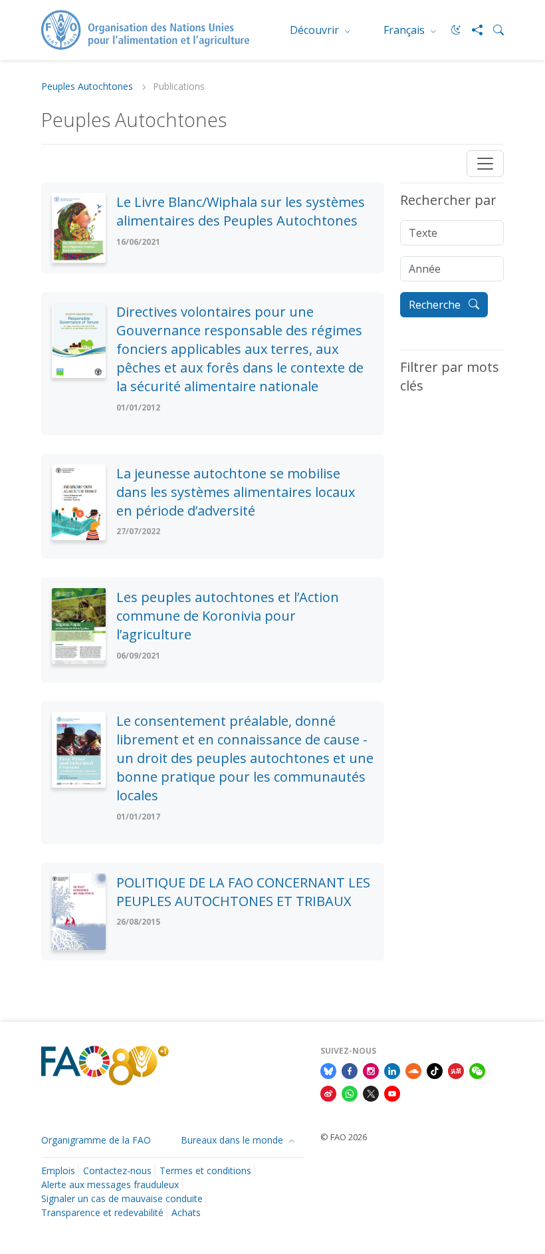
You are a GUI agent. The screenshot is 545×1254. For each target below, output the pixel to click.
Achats (186, 1212)
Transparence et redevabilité (102, 1212)
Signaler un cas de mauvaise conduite (122, 1198)
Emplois (58, 1170)
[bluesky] (328, 1069)
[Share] (472, 30)
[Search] (493, 30)
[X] (371, 1092)
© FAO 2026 (343, 1137)
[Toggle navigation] (485, 163)
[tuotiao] (456, 1069)
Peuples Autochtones (88, 86)
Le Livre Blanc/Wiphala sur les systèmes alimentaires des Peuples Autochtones (240, 211)
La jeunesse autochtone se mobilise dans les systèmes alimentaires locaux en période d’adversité (235, 492)
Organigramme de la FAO (96, 1140)
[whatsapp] (350, 1092)
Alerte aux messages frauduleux (110, 1184)
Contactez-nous (117, 1170)
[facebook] (350, 1069)
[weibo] (328, 1092)
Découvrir (316, 30)
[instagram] (371, 1069)
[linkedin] (392, 1069)
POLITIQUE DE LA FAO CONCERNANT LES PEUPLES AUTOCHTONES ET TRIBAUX (243, 891)
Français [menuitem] (405, 30)
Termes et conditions (205, 1170)
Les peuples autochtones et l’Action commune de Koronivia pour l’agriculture (227, 615)
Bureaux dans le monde (233, 1140)
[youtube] (392, 1092)
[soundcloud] (413, 1069)
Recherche (436, 304)
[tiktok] (435, 1069)
